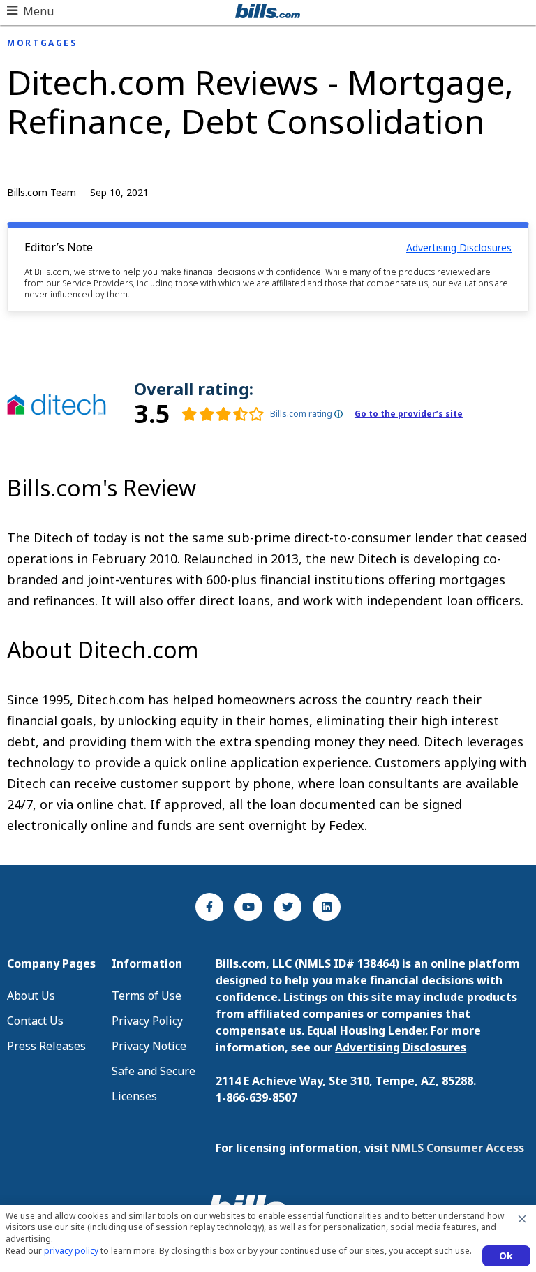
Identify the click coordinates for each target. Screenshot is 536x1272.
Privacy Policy (147, 1020)
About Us (31, 995)
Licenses (134, 1096)
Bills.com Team (41, 192)
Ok (506, 1255)
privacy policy (71, 1251)
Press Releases (46, 1045)
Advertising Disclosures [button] (459, 247)
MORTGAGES (42, 43)
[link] (199, 414)
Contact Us (35, 1020)
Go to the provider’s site (409, 414)
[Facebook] (209, 907)
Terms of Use (146, 995)
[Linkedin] (326, 907)
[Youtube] (248, 907)
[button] (30, 11)
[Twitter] (287, 907)
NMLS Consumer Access (458, 1147)
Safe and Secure (153, 1071)
